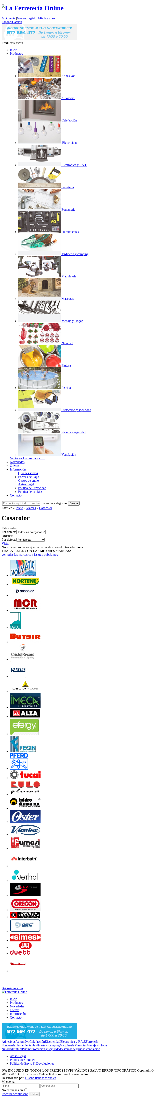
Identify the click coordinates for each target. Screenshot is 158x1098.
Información (18, 469)
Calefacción (37, 1041)
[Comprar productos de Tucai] (25, 778)
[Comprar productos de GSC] (25, 931)
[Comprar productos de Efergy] (24, 734)
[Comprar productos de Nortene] (25, 584)
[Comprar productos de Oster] (25, 821)
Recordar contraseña (15, 1094)
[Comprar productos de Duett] (25, 953)
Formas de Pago (28, 477)
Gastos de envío (28, 480)
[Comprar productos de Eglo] (15, 627)
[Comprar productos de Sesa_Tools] (25, 895)
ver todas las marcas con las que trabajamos (30, 554)
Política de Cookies (22, 1059)
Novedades (17, 462)
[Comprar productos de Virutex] (25, 834)
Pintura (17, 1049)
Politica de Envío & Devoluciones (32, 1063)
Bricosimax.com (12, 988)
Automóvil (22, 1041)
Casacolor (45, 508)
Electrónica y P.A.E (73, 1041)
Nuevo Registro (27, 18)
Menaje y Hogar (97, 1045)
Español (7, 22)
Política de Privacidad (32, 488)
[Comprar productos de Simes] (25, 940)
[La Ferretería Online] (33, 8)
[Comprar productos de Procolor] (25, 595)
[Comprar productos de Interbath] (24, 866)
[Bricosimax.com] (14, 992)
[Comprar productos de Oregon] (25, 910)
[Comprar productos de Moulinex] (18, 971)
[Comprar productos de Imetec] (18, 676)
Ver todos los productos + (27, 458)
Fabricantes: (9, 528)
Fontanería (8, 1045)
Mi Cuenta (8, 18)
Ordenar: (7, 536)
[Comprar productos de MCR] (25, 610)
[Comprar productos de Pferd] (19, 768)
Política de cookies (30, 491)
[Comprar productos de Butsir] (25, 642)
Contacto (16, 495)
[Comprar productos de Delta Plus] (25, 691)
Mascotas (80, 1045)
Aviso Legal (26, 484)
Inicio (13, 50)
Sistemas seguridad (73, 1049)
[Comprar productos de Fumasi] (25, 848)
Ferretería (92, 1041)
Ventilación (93, 1049)
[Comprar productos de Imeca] (25, 707)
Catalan (17, 22)
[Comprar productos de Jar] (25, 947)
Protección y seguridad (46, 1049)
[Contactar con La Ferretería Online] (39, 39)
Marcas (31, 508)
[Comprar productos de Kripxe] (25, 917)
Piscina (26, 1049)
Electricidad (52, 1041)
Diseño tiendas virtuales (40, 1078)
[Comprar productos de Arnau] (25, 808)
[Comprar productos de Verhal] (25, 880)
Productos (16, 53)
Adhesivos (8, 1041)
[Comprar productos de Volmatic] (23, 575)
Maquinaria (67, 1045)
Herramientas (24, 1045)
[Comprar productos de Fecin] (23, 751)
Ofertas (14, 465)
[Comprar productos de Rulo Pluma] (25, 794)
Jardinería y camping (46, 1045)
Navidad (7, 1049)
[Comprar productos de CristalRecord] (24, 659)
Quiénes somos (28, 473)
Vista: (5, 543)
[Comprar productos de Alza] (25, 716)
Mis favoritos (46, 18)
